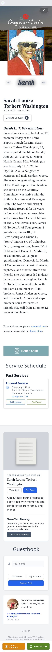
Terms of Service (34, 639)
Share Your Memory (18, 534)
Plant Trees (36, 402)
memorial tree (38, 326)
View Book (14, 490)
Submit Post (26, 583)
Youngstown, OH (20, 396)
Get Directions (16, 402)
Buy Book (30, 490)
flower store (36, 331)
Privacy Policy (17, 639)
